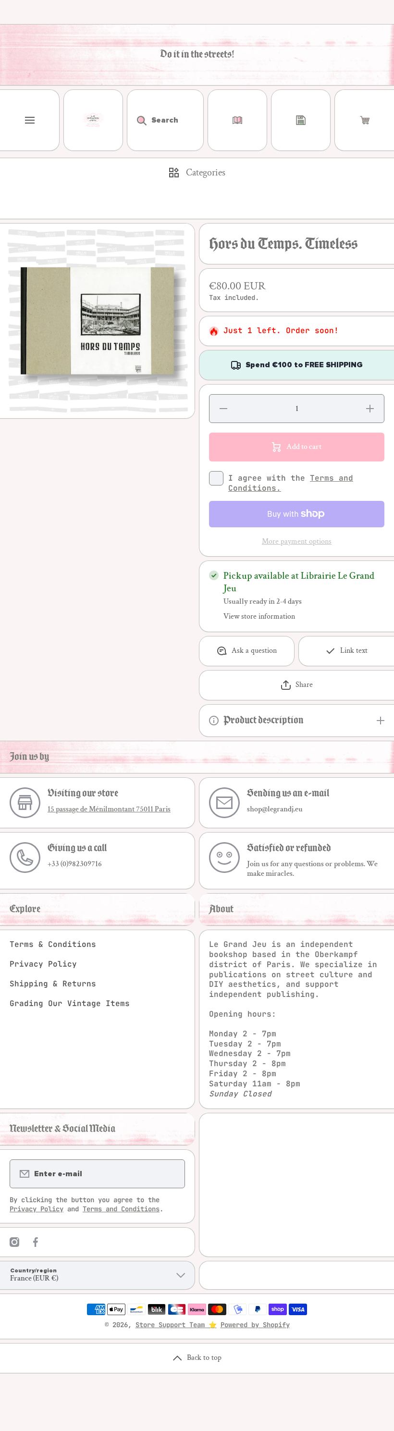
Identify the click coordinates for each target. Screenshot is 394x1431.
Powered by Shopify (255, 1324)
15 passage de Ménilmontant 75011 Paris (109, 809)
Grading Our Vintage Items (70, 1003)
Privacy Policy (43, 964)
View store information (259, 617)
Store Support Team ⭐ (176, 1324)
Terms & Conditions (53, 944)
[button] (364, 120)
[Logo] (93, 120)
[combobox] (165, 120)
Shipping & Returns (53, 984)
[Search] (137, 120)
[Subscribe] (171, 1173)
